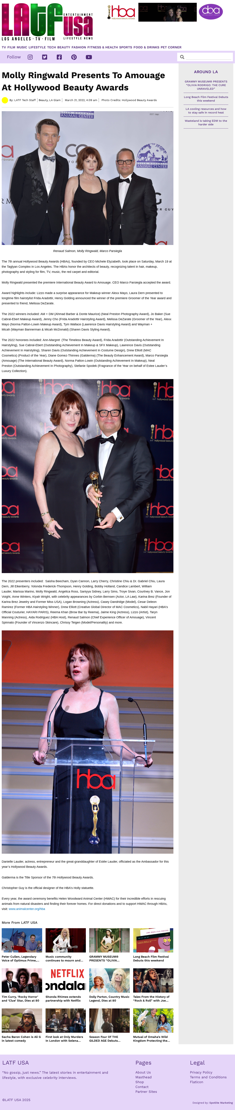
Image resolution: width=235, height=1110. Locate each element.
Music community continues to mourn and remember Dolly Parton (63, 958)
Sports (125, 47)
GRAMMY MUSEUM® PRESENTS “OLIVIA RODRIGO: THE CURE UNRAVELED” (104, 958)
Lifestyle (37, 47)
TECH (51, 47)
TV (4, 47)
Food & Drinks (146, 47)
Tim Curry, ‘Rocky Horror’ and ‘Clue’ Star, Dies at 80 (20, 998)
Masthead (143, 1077)
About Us (143, 1072)
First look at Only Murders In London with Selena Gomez (64, 1039)
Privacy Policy (201, 1072)
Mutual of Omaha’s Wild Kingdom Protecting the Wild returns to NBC (150, 1039)
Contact (141, 1087)
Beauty (63, 47)
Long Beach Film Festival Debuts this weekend (151, 958)
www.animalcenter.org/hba (27, 909)
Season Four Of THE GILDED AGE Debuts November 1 (103, 1039)
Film (11, 47)
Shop (139, 1082)
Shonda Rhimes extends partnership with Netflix (63, 998)
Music (22, 47)
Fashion (79, 47)
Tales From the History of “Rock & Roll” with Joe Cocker (151, 998)
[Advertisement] (165, 32)
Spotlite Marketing (221, 1102)
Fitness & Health (102, 47)
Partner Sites (146, 1092)
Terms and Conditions (208, 1077)
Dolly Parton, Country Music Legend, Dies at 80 (109, 998)
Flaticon (196, 1082)
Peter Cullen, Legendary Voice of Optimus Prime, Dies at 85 (19, 958)
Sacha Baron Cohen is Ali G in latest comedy (21, 1038)
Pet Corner (171, 47)
